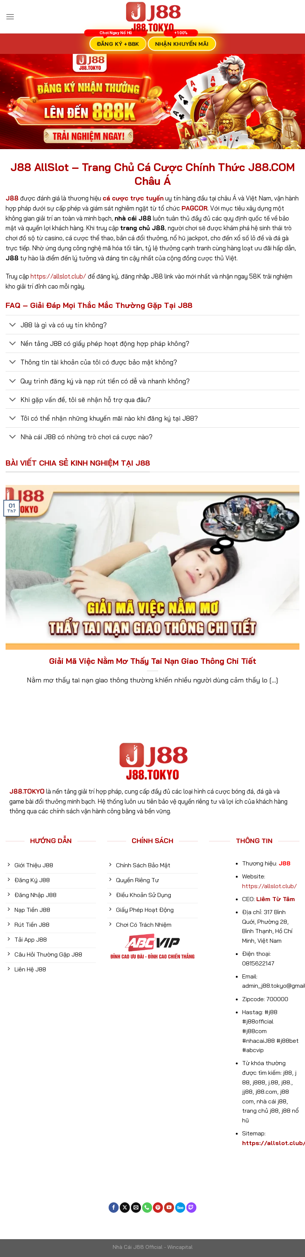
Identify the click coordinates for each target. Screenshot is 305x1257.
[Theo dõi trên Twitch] (191, 1207)
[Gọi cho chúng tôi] (147, 1207)
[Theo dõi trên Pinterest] (158, 1207)
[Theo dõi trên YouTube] (169, 1207)
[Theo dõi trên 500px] (180, 1207)
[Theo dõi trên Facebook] (114, 1207)
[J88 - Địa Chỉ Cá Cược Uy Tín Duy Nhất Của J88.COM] (152, 16)
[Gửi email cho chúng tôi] (136, 1207)
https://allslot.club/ (58, 276)
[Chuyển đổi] (13, 325)
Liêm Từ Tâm (275, 899)
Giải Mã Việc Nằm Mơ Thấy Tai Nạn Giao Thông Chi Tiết (152, 661)
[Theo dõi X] (125, 1207)
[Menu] (10, 16)
